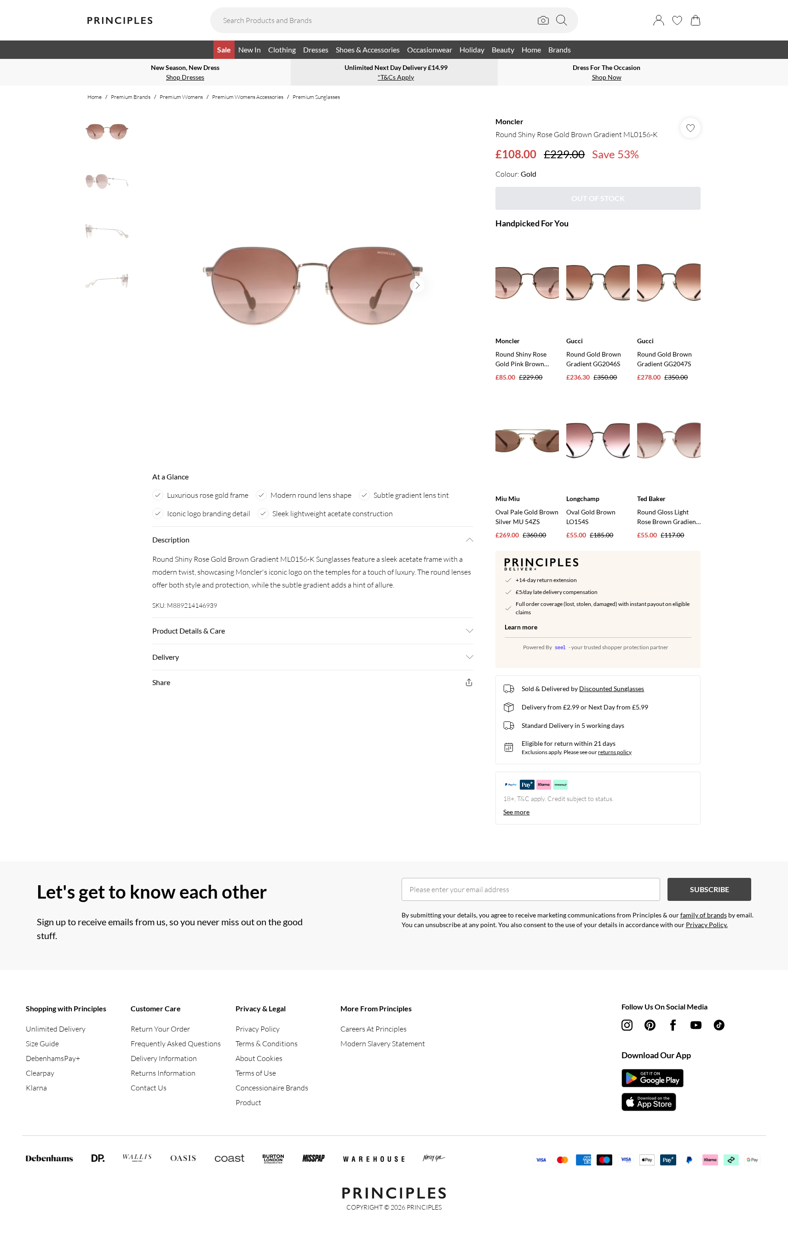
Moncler (509, 121)
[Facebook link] (673, 1025)
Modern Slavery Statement (382, 1043)
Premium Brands (130, 96)
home (94, 96)
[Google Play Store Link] (652, 1078)
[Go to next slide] (417, 285)
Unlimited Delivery (56, 1028)
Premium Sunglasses (316, 96)
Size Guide (42, 1043)
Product (248, 1102)
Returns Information (163, 1073)
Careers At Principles (373, 1028)
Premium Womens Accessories (247, 96)
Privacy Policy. (707, 924)
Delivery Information (164, 1058)
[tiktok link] (719, 1025)
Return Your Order (160, 1028)
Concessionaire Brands (272, 1087)
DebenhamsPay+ (53, 1058)
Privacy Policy (258, 1028)
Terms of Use (256, 1073)
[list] (312, 285)
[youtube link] (696, 1025)
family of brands (703, 915)
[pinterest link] (650, 1025)
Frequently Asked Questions (176, 1043)
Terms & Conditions (267, 1043)
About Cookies (259, 1058)
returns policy (615, 752)
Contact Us (149, 1087)
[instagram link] (627, 1025)
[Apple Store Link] (652, 1102)
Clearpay (40, 1073)
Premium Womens (181, 96)
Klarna (36, 1087)
